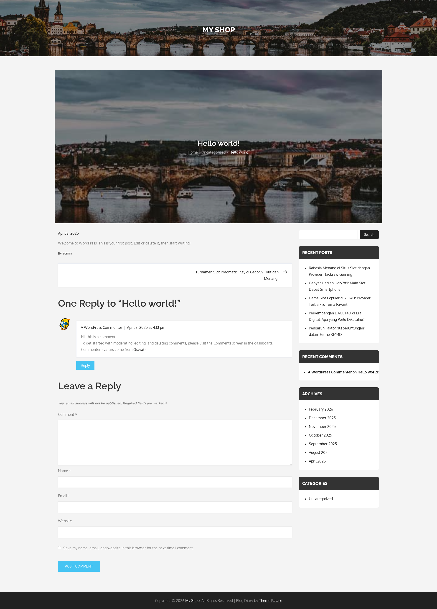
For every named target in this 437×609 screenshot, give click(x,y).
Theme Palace (270, 600)
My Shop (218, 30)
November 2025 (322, 426)
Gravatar (140, 349)
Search (369, 234)
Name (64, 470)
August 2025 (319, 452)
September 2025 (323, 444)
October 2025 (320, 435)
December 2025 (322, 418)
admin (67, 253)
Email (64, 495)
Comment (67, 414)
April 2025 (317, 461)
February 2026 (321, 409)
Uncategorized (321, 498)
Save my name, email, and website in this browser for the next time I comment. (128, 548)
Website (65, 521)
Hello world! (368, 372)
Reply (85, 365)
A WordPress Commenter (101, 327)
